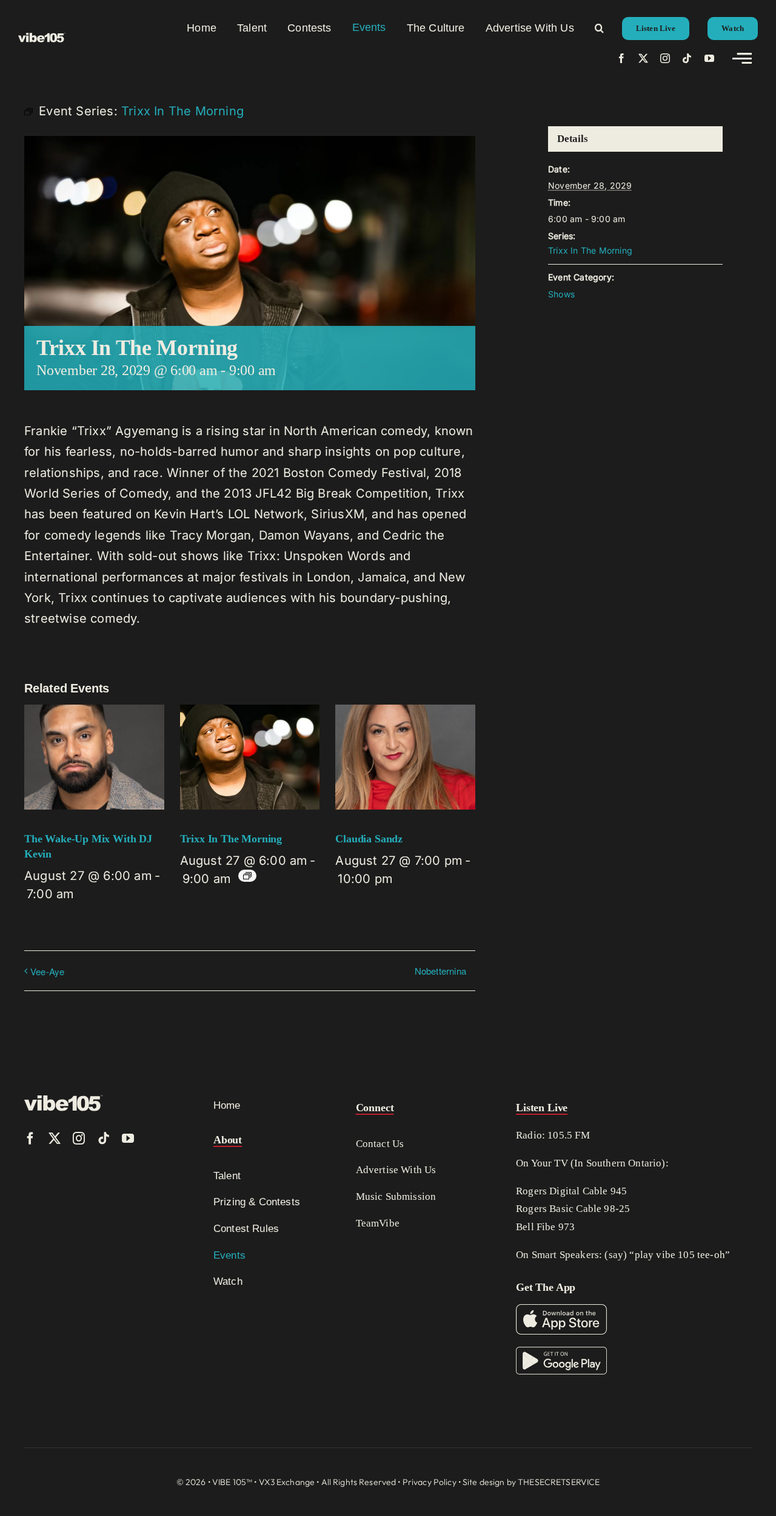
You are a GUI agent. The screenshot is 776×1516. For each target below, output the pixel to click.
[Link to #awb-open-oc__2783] (742, 58)
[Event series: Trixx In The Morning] (247, 875)
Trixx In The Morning (231, 839)
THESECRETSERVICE (559, 1482)
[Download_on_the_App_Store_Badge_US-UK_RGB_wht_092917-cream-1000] (561, 1310)
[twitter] (643, 58)
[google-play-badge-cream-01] (561, 1352)
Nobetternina (440, 970)
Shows (561, 294)
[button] (599, 28)
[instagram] (665, 58)
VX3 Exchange (287, 1482)
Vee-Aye (47, 971)
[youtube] (709, 58)
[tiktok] (687, 58)
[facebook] (621, 58)
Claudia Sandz (369, 839)
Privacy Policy (430, 1482)
